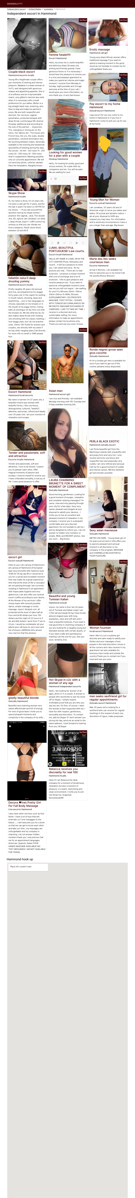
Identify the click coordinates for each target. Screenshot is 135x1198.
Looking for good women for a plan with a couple (65, 154)
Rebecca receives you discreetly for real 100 (63, 770)
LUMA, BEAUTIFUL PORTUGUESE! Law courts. (67, 249)
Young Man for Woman (104, 199)
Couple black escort (21, 71)
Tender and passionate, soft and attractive (26, 454)
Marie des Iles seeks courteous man (103, 260)
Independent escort (16, 9)
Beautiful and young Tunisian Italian (62, 597)
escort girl (15, 557)
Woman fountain (100, 627)
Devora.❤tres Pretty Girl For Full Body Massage (24, 804)
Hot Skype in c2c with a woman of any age (64, 681)
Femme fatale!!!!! (60, 54)
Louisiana (48, 9)
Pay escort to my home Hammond (105, 105)
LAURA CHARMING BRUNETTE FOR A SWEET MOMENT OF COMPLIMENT (67, 483)
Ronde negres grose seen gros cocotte (106, 351)
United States (34, 9)
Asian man (55, 390)
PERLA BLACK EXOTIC (104, 441)
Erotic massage (100, 49)
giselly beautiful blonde (23, 697)
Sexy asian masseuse (103, 530)
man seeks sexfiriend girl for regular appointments (108, 698)
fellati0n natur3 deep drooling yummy (22, 279)
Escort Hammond (19, 391)
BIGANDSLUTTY (15, 4)
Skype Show (16, 193)
